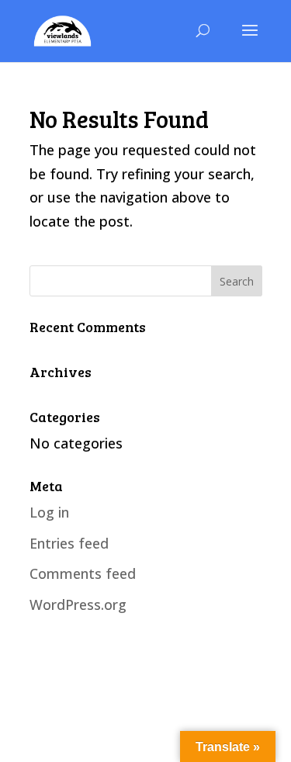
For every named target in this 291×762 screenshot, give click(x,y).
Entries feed (69, 543)
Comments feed (82, 573)
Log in (49, 512)
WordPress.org (77, 604)
